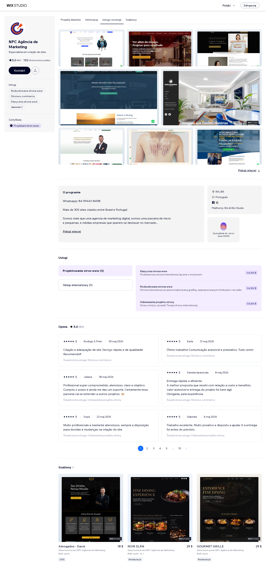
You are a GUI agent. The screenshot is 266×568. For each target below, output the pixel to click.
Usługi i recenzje (111, 19)
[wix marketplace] (17, 5)
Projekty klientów (71, 19)
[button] (91, 47)
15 (179, 448)
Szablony (131, 19)
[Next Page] (186, 448)
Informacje (91, 19)
